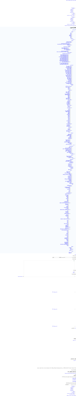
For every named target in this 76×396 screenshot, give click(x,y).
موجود (73, 272)
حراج (73, 271)
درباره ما (73, 14)
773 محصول (74, 340)
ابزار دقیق (71, 10)
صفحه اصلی (72, 7)
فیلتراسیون (71, 12)
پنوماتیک (72, 388)
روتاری (72, 11)
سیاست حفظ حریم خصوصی (70, 15)
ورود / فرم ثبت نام (72, 394)
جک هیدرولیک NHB (54, 326)
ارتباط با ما (73, 13)
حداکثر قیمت (63, 257)
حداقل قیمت (74, 257)
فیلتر (53, 257)
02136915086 (74, 381)
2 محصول (74, 360)
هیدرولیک (71, 9)
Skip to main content (73, 0)
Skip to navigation (68, 0)
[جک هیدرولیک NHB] (65, 326)
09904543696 (74, 378)
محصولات (73, 8)
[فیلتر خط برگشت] (67, 357)
